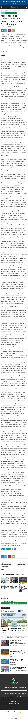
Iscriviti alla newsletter (14, 603)
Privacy (15, 711)
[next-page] (15, 594)
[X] (5, 30)
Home (2, 10)
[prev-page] (13, 594)
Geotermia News (9, 13)
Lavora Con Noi (23, 714)
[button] (25, 7)
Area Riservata (9, 711)
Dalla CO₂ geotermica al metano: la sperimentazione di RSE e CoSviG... (13, 630)
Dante (3, 711)
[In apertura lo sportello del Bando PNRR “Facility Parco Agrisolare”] (5, 661)
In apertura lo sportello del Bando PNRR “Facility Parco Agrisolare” (17, 661)
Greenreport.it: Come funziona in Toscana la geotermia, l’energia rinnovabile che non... (18, 668)
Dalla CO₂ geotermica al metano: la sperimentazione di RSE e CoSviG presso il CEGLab (5, 586)
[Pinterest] (9, 30)
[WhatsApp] (13, 30)
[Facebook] (2, 30)
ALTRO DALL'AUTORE (19, 574)
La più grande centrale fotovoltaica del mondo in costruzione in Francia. (7, 566)
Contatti (16, 714)
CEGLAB (2, 582)
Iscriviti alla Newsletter (14, 716)
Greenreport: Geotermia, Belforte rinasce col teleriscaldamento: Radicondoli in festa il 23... (18, 643)
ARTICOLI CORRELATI (8, 574)
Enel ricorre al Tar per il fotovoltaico (22, 563)
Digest (15, 13)
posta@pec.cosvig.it (14, 703)
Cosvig (5, 10)
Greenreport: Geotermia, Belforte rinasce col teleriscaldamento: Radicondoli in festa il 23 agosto (14, 586)
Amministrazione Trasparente (7, 714)
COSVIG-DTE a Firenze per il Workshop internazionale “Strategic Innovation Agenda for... (17, 652)
